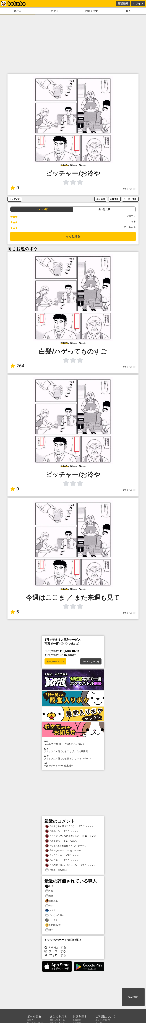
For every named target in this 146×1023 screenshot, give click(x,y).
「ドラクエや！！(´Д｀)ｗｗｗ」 (65, 855)
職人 (128, 10)
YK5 (51, 891)
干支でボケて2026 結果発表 (58, 764)
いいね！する (56, 947)
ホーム (18, 10)
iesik (51, 905)
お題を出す (91, 10)
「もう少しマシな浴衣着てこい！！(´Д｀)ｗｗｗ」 (73, 835)
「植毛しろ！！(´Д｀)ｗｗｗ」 (64, 831)
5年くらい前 (129, 188)
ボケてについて (102, 1020)
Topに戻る (133, 997)
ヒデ (51, 929)
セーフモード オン (55, 661)
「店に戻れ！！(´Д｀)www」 (63, 840)
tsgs (51, 895)
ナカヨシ (53, 920)
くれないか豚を (56, 915)
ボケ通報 (100, 199)
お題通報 (114, 199)
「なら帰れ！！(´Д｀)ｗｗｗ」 (64, 860)
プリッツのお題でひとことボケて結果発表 (66, 750)
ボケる (54, 10)
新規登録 (123, 3)
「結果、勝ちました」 (60, 870)
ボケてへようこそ (90, 661)
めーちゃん (130, 227)
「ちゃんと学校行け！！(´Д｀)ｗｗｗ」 (68, 845)
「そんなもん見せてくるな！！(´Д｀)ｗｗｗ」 (71, 826)
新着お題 (77, 1020)
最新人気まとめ (57, 1020)
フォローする (56, 951)
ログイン (138, 3)
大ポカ (52, 910)
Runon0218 (55, 924)
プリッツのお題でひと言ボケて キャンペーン (67, 757)
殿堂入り (31, 1020)
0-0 (51, 886)
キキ (133, 221)
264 (20, 365)
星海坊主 (53, 900)
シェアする (14, 199)
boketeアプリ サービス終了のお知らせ (64, 743)
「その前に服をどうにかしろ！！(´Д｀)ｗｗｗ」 (72, 865)
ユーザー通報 (130, 199)
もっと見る (73, 236)
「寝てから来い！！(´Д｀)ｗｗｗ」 (66, 850)
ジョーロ (131, 215)
